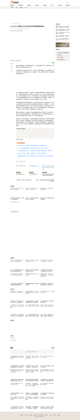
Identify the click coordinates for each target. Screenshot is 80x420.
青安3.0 (12, 7)
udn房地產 (14, 23)
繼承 (17, 7)
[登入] (66, 2)
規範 (11, 347)
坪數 (21, 161)
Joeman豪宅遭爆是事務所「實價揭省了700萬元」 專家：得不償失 (32, 148)
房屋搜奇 (29, 5)
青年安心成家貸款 (60, 57)
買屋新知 (68, 5)
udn (11, 23)
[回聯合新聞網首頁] (11, 2)
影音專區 (60, 5)
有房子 (52, 5)
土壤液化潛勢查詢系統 (61, 59)
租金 (17, 161)
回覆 (53, 347)
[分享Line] (11, 66)
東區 (24, 161)
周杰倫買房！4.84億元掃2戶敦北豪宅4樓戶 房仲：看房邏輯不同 (32, 145)
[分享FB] (11, 63)
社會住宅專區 (59, 55)
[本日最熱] (69, 24)
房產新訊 (12, 5)
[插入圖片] (50, 348)
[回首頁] (14, 2)
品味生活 (37, 5)
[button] (68, 2)
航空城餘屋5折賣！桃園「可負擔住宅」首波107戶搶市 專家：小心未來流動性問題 (35, 156)
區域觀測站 (20, 5)
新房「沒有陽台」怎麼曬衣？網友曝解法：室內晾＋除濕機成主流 (32, 153)
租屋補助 (21, 7)
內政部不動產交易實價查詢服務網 (63, 52)
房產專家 (45, 5)
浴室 (26, 7)
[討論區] (11, 69)
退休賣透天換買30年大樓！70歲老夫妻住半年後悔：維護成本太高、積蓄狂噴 (35, 150)
